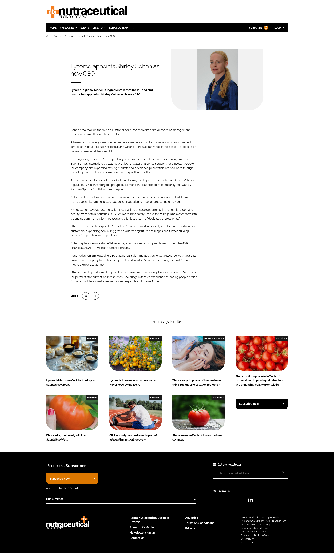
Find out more (54, 499)
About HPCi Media (142, 527)
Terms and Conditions (199, 523)
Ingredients (92, 338)
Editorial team (118, 27)
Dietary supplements (214, 338)
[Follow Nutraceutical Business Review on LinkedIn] (250, 500)
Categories (67, 27)
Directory (99, 27)
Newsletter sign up (142, 532)
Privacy (190, 528)
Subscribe (255, 27)
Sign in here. (76, 488)
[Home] (47, 36)
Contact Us (137, 538)
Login (277, 27)
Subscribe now (249, 403)
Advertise (191, 517)
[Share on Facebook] (95, 296)
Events (84, 27)
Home (53, 27)
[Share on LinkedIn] (85, 296)
